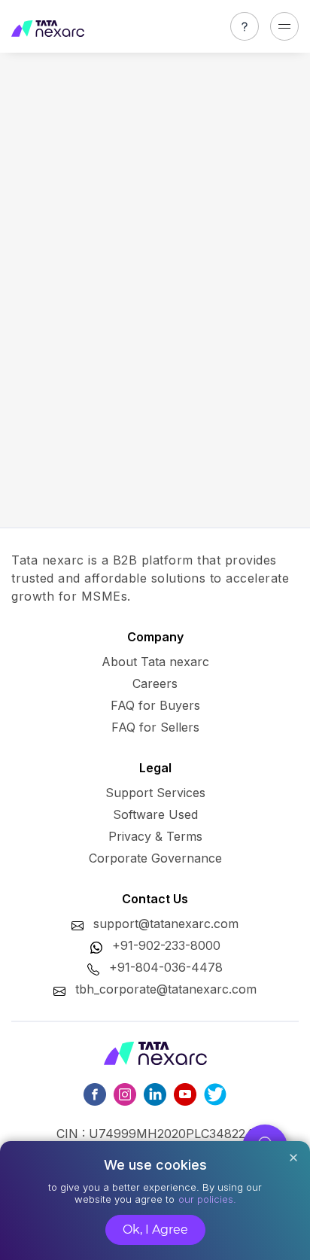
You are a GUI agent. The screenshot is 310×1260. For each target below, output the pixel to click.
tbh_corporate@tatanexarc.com (166, 989)
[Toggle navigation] (284, 26)
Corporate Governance (155, 858)
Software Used (155, 814)
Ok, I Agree (155, 1229)
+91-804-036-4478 (166, 967)
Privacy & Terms (155, 836)
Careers (155, 683)
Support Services (155, 792)
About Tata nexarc (155, 661)
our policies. (207, 1199)
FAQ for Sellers (155, 727)
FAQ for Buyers (155, 705)
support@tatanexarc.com (166, 923)
